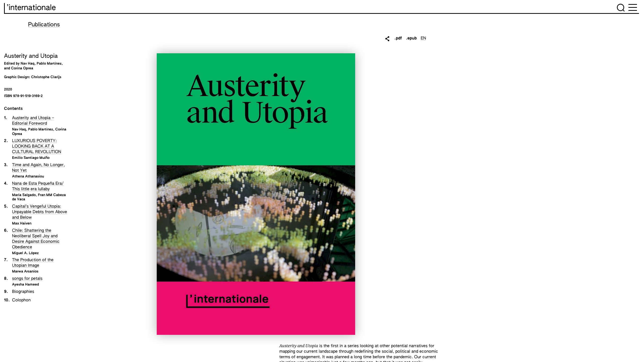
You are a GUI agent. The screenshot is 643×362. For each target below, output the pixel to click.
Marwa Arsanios (25, 271)
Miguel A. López (25, 253)
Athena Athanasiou (28, 176)
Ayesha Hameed (25, 284)
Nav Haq (19, 129)
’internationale (31, 8)
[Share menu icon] (387, 38)
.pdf (398, 38)
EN (423, 38)
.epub (411, 38)
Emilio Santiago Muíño (30, 158)
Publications (44, 25)
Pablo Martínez (40, 129)
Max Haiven (21, 223)
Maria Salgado (24, 195)
